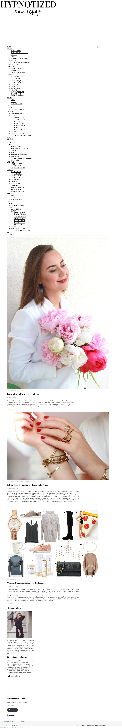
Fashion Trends (17, 114)
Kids (8, 106)
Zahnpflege (15, 65)
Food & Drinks (16, 70)
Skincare (14, 55)
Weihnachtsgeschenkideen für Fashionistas (26, 583)
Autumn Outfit (20, 121)
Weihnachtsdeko (17, 96)
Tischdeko (18, 78)
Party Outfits (19, 129)
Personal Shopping (18, 133)
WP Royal (16, 725)
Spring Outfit (19, 117)
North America (16, 104)
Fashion (10, 112)
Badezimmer (15, 88)
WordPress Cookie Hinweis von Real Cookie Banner (15, 727)
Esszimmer (14, 86)
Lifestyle (10, 67)
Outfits (13, 116)
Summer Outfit (20, 119)
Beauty (9, 49)
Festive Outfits (19, 127)
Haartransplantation (22, 63)
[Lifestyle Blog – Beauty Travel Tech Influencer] (28, 16)
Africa (13, 100)
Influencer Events (18, 72)
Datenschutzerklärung (9, 721)
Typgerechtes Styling (22, 135)
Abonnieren (12, 710)
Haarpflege (15, 61)
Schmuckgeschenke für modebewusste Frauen (28, 485)
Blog (9, 47)
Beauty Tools (16, 51)
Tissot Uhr (73, 501)
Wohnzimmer (16, 76)
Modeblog (20, 390)
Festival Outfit (19, 125)
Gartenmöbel (16, 94)
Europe (13, 102)
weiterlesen (10, 409)
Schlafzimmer (16, 80)
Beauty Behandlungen (19, 53)
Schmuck (14, 131)
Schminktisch (16, 84)
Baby (12, 108)
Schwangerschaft (18, 110)
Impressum (22, 721)
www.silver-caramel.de (38, 404)
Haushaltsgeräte (17, 92)
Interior (10, 74)
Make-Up (14, 57)
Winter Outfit (19, 123)
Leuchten (14, 90)
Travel (9, 98)
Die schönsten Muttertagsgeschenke (23, 394)
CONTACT (10, 139)
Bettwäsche (18, 82)
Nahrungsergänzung (19, 59)
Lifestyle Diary (16, 68)
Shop (9, 137)
